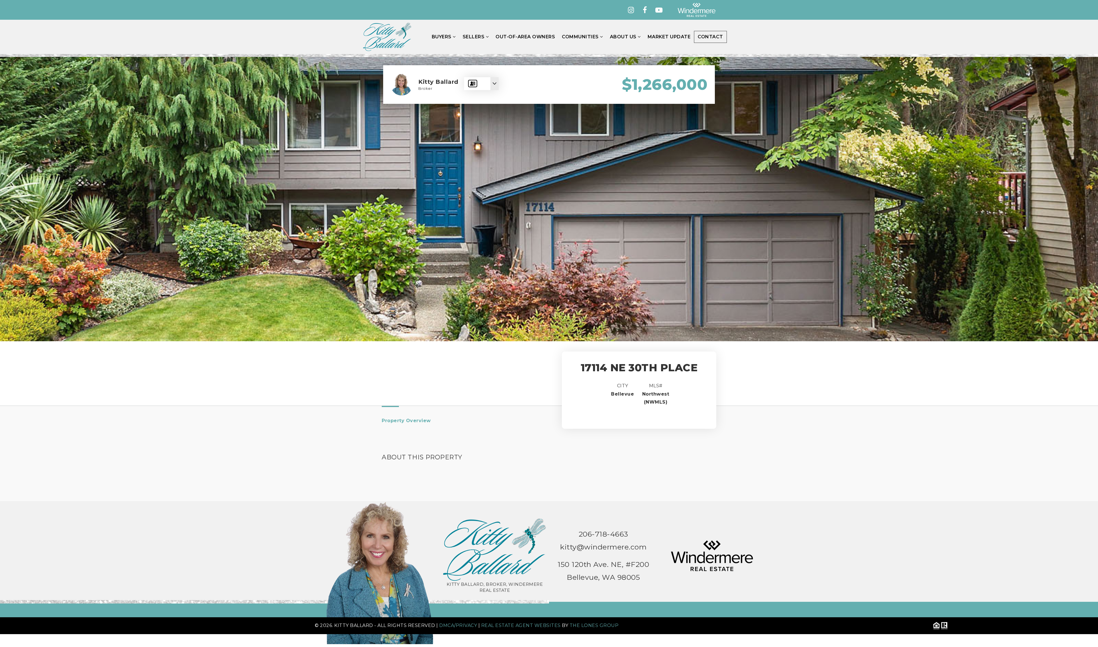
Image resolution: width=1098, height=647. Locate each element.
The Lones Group (594, 625)
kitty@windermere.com (603, 547)
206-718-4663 (603, 534)
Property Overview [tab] (406, 420)
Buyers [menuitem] (442, 36)
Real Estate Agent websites (521, 625)
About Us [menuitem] (624, 36)
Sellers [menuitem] (474, 36)
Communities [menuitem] (581, 36)
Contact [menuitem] (710, 36)
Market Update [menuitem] (669, 36)
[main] (549, 278)
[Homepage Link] (387, 36)
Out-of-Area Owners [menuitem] (525, 36)
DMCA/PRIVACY (458, 625)
